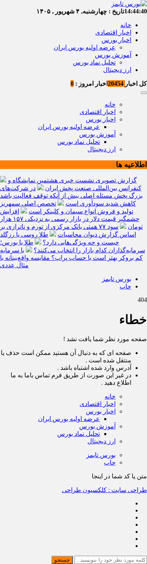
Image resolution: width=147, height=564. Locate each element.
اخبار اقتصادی (113, 32)
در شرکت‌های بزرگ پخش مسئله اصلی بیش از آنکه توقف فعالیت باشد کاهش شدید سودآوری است (71, 196)
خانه (125, 25)
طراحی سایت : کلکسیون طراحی (104, 490)
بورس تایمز (116, 279)
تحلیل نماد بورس (94, 62)
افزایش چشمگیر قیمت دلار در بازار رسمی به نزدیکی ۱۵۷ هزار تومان (71, 219)
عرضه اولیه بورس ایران (85, 47)
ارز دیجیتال (117, 69)
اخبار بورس (116, 40)
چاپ (125, 286)
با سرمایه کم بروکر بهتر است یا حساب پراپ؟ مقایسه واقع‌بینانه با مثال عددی (71, 257)
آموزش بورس (113, 54)
